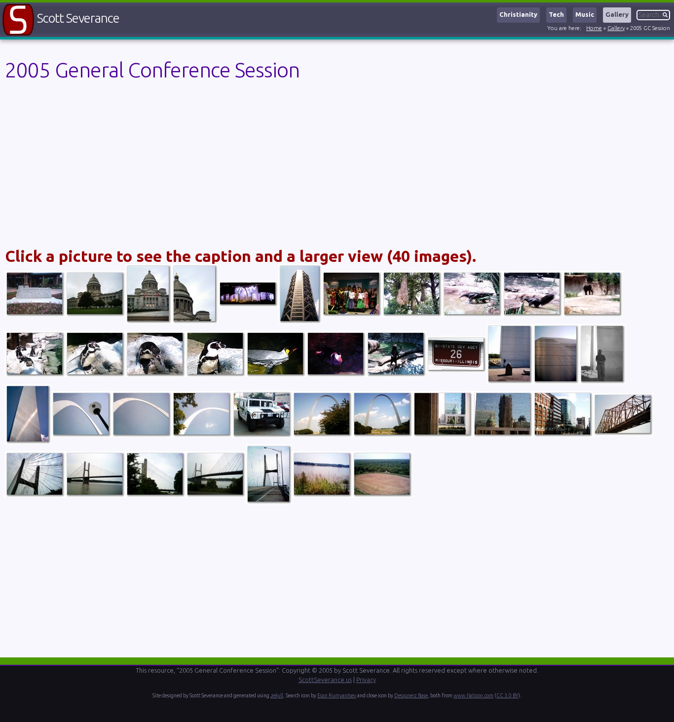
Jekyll (276, 695)
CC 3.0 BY (507, 695)
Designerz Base (411, 695)
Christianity (518, 14)
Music (584, 14)
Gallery (617, 14)
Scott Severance (78, 18)
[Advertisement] (301, 167)
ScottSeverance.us (325, 679)
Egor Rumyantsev (336, 695)
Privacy (366, 679)
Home (594, 28)
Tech (556, 14)
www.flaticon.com (473, 695)
